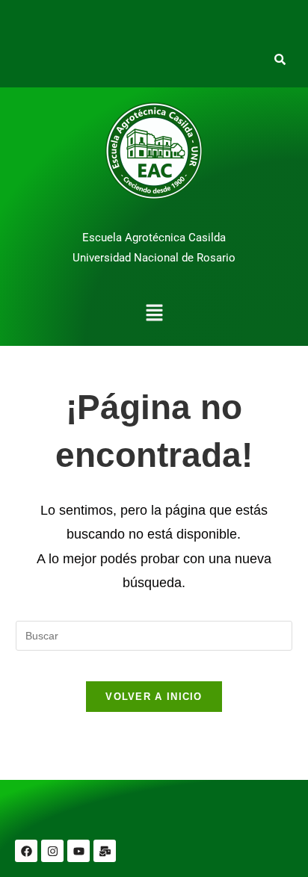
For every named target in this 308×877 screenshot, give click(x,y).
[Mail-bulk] (104, 851)
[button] (154, 314)
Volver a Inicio (154, 696)
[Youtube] (78, 851)
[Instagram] (52, 851)
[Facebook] (26, 851)
